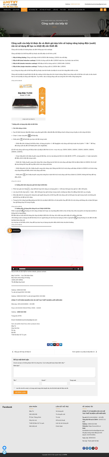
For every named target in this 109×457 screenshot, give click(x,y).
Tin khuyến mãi (60, 414)
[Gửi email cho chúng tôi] (93, 448)
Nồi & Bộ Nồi (33, 414)
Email (44, 380)
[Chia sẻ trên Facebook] (48, 344)
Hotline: (72, 4)
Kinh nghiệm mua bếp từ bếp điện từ (83, 352)
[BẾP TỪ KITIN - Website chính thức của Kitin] (13, 4)
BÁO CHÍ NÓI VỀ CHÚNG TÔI (76, 9)
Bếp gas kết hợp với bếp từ (22, 352)
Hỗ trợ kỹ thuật (60, 420)
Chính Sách (59, 426)
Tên (15, 380)
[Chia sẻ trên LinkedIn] (60, 344)
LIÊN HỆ (55, 9)
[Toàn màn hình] (81, 269)
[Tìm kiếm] (101, 9)
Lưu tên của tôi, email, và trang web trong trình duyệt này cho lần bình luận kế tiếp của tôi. (42, 388)
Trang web (73, 380)
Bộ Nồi (13, 332)
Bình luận (17, 365)
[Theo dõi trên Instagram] (87, 448)
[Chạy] (13, 269)
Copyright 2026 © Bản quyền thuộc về (54, 455)
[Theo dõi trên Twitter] (90, 448)
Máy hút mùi (33, 420)
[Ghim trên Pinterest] (57, 344)
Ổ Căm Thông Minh (35, 417)
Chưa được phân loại (48, 20)
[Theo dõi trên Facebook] (84, 448)
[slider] (46, 268)
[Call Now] (10, 230)
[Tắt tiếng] (78, 269)
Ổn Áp (13, 330)
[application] (47, 250)
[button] (47, 250)
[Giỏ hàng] (105, 9)
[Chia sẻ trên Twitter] (51, 344)
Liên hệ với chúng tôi (62, 423)
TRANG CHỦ (7, 9)
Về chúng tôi (59, 411)
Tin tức (58, 417)
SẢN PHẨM (16, 9)
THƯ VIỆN (63, 9)
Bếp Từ (13, 326)
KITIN (19, 316)
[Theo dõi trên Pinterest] (96, 448)
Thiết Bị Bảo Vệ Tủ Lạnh (18, 335)
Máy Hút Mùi (15, 328)
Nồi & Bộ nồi (33, 426)
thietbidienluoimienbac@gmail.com (95, 4)
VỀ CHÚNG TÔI (33, 9)
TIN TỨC (24, 9)
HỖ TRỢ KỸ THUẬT (45, 9)
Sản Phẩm (59, 20)
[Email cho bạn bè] (54, 344)
